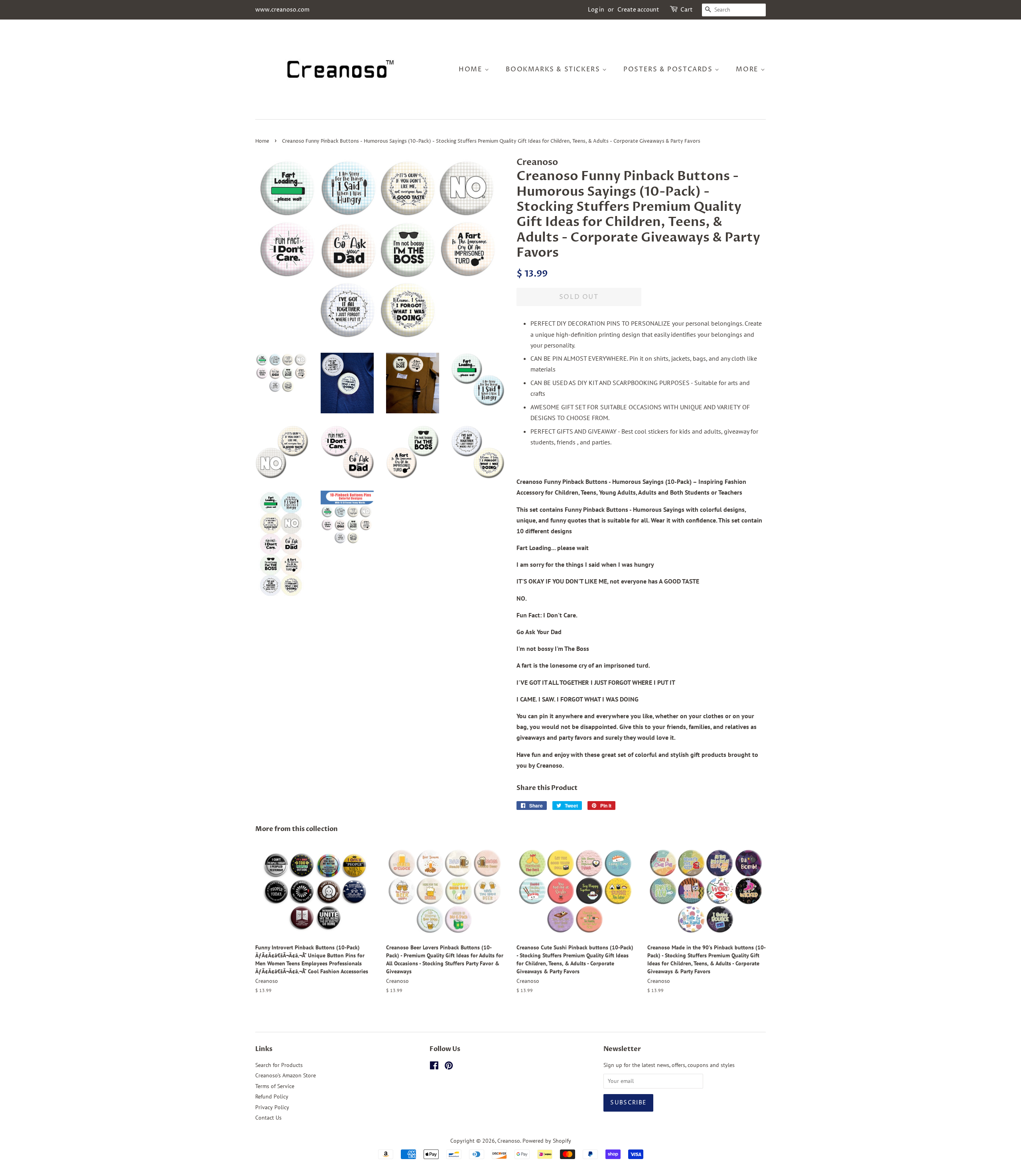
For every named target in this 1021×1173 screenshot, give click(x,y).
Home (472, 69)
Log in (596, 10)
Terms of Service (274, 1086)
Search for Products (279, 1065)
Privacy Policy (272, 1107)
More (748, 69)
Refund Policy (271, 1096)
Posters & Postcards (669, 69)
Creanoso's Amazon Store (285, 1075)
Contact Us (268, 1117)
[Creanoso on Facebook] (434, 1067)
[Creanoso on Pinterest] (448, 1067)
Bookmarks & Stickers (554, 69)
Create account (638, 10)
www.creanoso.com (282, 10)
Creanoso (508, 1140)
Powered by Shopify (546, 1140)
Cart (686, 10)
